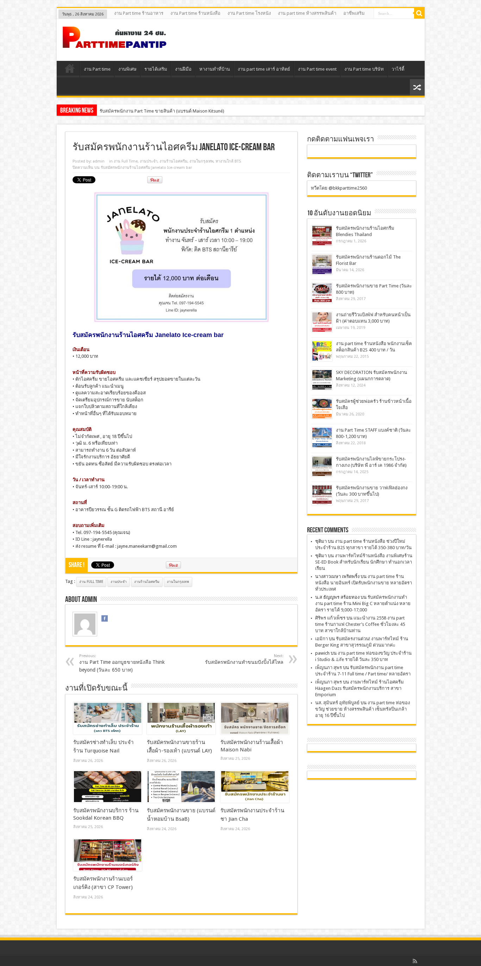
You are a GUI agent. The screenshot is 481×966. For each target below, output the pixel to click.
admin (99, 161)
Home (70, 70)
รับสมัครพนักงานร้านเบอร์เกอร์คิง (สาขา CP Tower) (150, 111)
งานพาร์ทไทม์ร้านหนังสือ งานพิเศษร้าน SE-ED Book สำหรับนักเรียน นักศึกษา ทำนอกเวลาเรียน (363, 562)
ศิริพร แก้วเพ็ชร (330, 618)
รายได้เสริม (155, 69)
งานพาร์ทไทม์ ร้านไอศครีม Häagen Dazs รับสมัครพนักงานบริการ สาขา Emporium (359, 688)
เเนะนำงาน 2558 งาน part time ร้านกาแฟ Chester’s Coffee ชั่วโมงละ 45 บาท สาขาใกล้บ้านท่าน (360, 624)
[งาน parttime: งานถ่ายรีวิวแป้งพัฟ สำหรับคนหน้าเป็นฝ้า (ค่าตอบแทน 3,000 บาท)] (322, 322)
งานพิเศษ (127, 69)
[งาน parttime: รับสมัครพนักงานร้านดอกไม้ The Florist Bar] (322, 264)
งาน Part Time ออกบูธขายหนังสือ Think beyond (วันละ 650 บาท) (122, 663)
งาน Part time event (317, 69)
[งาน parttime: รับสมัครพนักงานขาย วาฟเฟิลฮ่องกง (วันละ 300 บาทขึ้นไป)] (322, 495)
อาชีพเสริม (354, 13)
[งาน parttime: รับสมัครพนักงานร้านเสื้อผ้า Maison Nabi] (254, 718)
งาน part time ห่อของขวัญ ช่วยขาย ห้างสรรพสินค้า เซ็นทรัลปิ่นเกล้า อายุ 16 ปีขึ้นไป (362, 709)
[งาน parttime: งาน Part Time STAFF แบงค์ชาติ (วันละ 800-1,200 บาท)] (322, 437)
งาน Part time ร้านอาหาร (138, 13)
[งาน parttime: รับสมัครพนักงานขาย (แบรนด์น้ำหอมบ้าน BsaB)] (181, 786)
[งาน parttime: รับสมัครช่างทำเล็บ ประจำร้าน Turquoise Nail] (107, 718)
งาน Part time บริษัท (364, 69)
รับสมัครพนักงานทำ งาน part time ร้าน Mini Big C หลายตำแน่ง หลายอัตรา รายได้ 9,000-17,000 (363, 603)
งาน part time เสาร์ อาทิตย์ (264, 69)
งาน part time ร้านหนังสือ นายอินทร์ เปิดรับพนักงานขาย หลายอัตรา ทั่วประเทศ (363, 583)
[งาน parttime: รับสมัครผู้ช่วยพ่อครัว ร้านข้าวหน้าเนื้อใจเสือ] (322, 408)
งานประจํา (148, 161)
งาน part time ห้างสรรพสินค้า (307, 13)
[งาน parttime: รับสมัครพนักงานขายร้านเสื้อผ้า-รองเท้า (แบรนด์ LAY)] (181, 718)
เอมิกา (321, 638)
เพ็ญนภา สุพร (328, 667)
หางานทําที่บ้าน (214, 69)
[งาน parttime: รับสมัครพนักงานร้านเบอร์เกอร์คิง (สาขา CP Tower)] (107, 854)
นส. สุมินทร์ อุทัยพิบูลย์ (337, 702)
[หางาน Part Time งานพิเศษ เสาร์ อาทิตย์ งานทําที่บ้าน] (115, 43)
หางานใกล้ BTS (228, 161)
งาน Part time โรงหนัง (249, 13)
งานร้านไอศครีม (173, 161)
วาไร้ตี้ (398, 69)
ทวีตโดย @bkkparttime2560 (339, 188)
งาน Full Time (126, 161)
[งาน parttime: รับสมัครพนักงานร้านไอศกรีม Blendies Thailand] (322, 235)
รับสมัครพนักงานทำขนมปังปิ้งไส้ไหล (244, 659)
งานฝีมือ (183, 69)
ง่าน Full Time (91, 582)
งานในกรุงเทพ (201, 161)
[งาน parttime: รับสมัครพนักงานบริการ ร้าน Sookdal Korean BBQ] (107, 786)
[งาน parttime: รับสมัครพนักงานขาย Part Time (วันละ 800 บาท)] (322, 293)
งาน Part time (97, 69)
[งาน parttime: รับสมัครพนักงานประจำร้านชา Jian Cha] (254, 786)
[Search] (419, 13)
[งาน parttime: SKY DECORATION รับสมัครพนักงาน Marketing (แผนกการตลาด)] (322, 379)
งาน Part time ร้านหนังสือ (195, 13)
